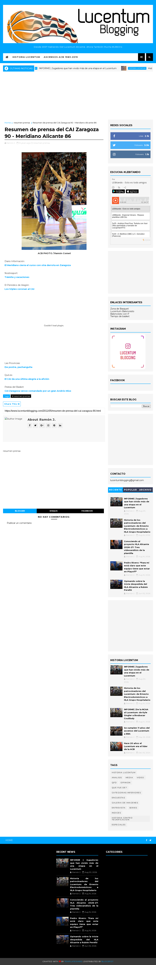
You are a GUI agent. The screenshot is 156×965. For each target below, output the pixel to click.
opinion (126, 782)
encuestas (118, 797)
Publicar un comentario (19, 523)
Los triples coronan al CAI (19, 289)
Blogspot (107, 961)
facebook (87, 511)
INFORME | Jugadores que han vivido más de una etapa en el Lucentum (61, 68)
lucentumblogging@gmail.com (127, 480)
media (129, 777)
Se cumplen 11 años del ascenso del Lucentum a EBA (137, 731)
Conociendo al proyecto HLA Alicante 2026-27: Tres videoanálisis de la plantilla (136, 547)
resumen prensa (22, 122)
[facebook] (146, 840)
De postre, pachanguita (18, 367)
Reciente (115, 489)
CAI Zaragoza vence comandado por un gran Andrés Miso (38, 391)
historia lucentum (121, 68)
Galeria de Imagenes (125, 802)
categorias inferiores (126, 792)
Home (8, 122)
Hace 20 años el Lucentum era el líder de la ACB (135, 746)
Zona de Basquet (119, 308)
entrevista (119, 808)
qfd (114, 782)
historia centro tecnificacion (122, 819)
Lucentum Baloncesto (122, 311)
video (140, 777)
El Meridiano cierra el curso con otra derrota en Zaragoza (38, 265)
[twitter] (150, 840)
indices (116, 813)
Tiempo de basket (119, 316)
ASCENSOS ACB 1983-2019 (61, 57)
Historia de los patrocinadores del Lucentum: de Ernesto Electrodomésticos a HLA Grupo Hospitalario (137, 526)
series (133, 808)
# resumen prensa (21, 396)
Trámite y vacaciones (17, 277)
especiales (119, 824)
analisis (117, 777)
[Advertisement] (78, 95)
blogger (20, 511)
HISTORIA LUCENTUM (26, 57)
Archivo (145, 489)
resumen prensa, (42, 143)
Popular (130, 489)
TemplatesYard (73, 961)
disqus (53, 511)
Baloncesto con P (119, 314)
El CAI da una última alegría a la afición (27, 379)
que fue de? (119, 787)
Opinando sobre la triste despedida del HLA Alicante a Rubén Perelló (84, 939)
